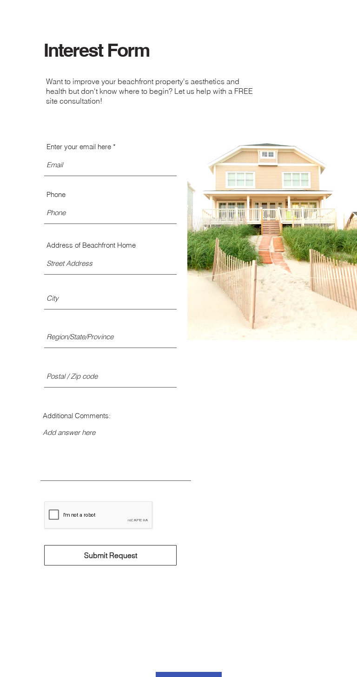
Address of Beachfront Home (91, 245)
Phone (56, 194)
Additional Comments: (77, 415)
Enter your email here (78, 146)
